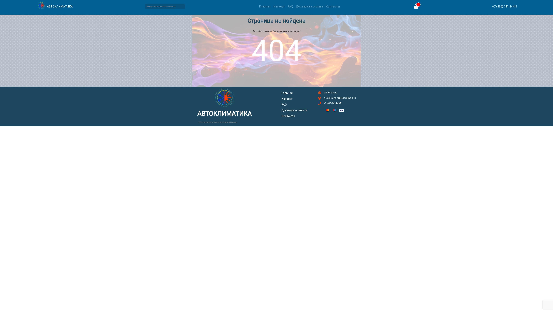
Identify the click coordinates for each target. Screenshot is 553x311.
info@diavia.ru (330, 93)
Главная (264, 6)
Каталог (279, 6)
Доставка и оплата (309, 6)
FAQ (290, 6)
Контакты (333, 6)
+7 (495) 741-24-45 (504, 6)
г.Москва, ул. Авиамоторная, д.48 (340, 98)
